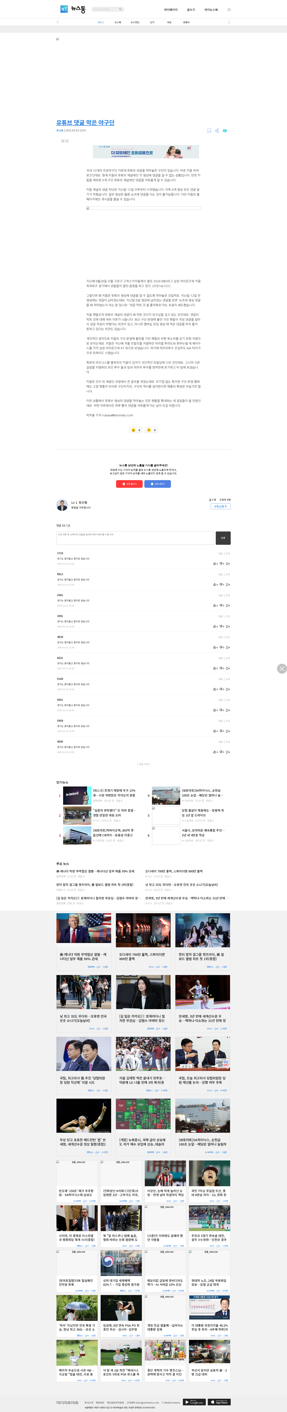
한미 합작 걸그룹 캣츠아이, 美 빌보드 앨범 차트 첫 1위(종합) (94, 884)
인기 (152, 22)
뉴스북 (118, 22)
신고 (228, 553)
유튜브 (186, 22)
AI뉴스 (101, 22)
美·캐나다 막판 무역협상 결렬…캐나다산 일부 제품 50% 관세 (95, 871)
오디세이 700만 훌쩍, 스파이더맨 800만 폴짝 (174, 871)
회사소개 (89, 1402)
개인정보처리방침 (115, 1402)
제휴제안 (100, 1402)
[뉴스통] (78, 9)
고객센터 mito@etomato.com (143, 1402)
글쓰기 (191, 9)
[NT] (64, 9)
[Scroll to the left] (58, 22)
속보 (169, 22)
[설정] (229, 9)
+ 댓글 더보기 (143, 764)
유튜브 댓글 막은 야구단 (85, 122)
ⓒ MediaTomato (170, 1402)
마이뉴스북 (211, 9)
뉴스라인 (135, 22)
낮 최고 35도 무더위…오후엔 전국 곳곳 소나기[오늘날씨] (181, 884)
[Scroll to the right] (228, 22)
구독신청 (219, 506)
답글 (221, 553)
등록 (223, 537)
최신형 (59, 130)
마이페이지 (171, 9)
